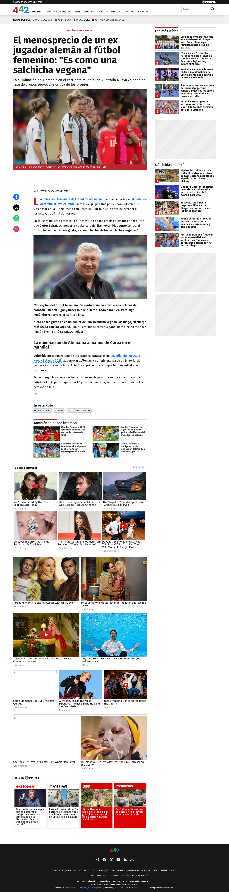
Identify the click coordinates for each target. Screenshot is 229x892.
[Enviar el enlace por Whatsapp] (16, 218)
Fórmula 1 (50, 11)
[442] (114, 850)
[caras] (96, 787)
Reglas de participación (139, 875)
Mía (155, 871)
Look (144, 871)
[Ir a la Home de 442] (21, 12)
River (58, 19)
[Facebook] (104, 860)
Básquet (65, 11)
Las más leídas (166, 31)
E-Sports (89, 11)
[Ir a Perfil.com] (209, 2)
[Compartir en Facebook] (16, 197)
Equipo (124, 875)
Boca (68, 19)
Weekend (110, 871)
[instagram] (97, 860)
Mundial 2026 (119, 11)
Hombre (100, 871)
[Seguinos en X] (111, 860)
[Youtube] (118, 860)
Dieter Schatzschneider (79, 410)
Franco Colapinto (85, 19)
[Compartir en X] (16, 207)
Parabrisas (121, 871)
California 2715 (71, 888)
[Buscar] (212, 9)
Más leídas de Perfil (170, 165)
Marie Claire (89, 871)
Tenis (76, 11)
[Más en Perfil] (32, 778)
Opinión (103, 11)
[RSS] (125, 860)
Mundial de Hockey (112, 19)
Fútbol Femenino (42, 410)
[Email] (16, 229)
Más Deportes (139, 11)
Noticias (77, 871)
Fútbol (36, 11)
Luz (149, 871)
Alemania (59, 410)
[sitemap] (132, 860)
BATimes (173, 871)
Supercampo (133, 871)
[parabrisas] (130, 787)
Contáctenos (100, 875)
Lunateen (163, 871)
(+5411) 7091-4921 (121, 888)
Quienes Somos (86, 875)
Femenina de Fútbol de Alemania (79, 199)
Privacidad (113, 875)
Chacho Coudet (42, 19)
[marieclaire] (63, 787)
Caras (68, 871)
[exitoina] (30, 787)
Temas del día (21, 19)
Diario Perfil (58, 871)
